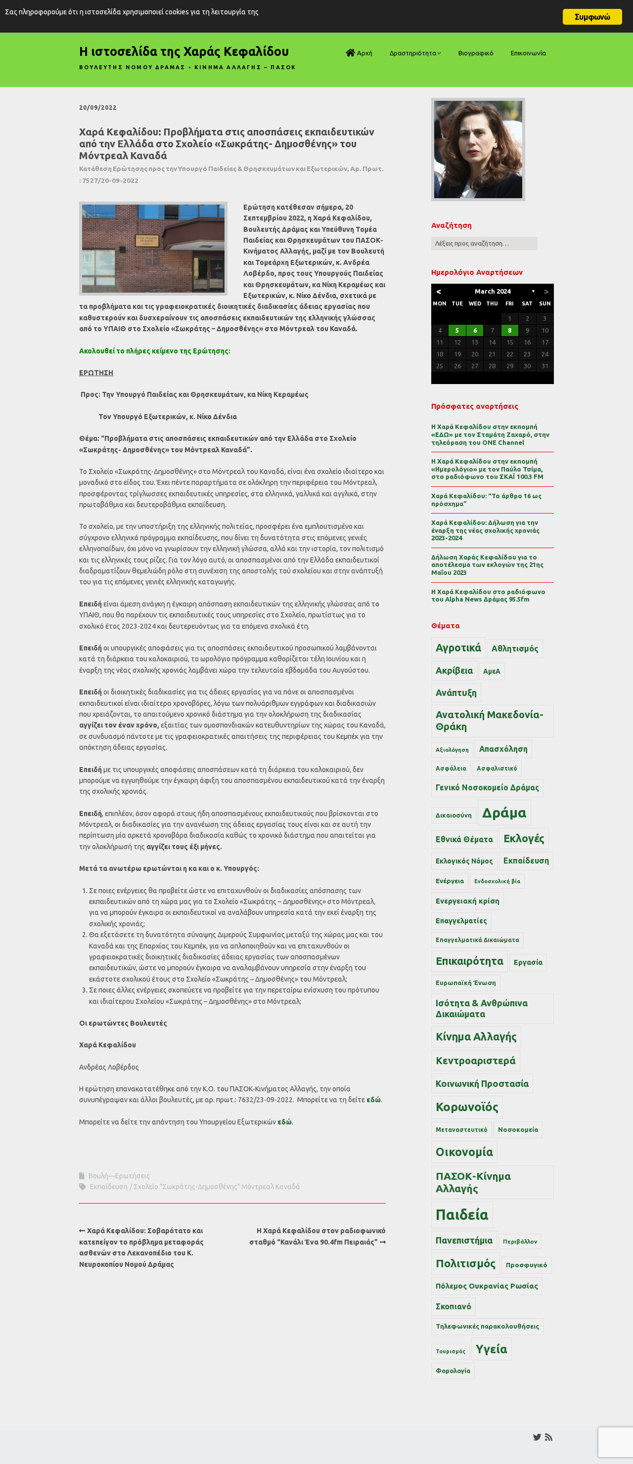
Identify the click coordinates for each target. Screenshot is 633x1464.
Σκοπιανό (453, 1306)
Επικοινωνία (528, 52)
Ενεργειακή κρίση (467, 901)
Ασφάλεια (451, 768)
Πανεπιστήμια (464, 1240)
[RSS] (548, 1437)
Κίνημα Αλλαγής (476, 1036)
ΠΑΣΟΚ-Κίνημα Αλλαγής (473, 1182)
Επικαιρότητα (469, 961)
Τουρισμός (450, 1351)
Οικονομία (464, 1152)
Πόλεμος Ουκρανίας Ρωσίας (487, 1286)
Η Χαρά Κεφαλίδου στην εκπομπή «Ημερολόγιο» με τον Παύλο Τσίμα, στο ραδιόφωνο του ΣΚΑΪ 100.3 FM (487, 469)
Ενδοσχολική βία (497, 881)
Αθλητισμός (515, 648)
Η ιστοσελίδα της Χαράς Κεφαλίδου (184, 51)
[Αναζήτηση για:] (484, 243)
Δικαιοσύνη (454, 815)
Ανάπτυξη (456, 692)
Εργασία (528, 962)
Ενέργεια (450, 881)
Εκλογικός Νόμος (464, 861)
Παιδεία (462, 1214)
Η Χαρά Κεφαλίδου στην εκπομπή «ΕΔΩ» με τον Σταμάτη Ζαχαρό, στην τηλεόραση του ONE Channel (490, 434)
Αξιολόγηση (452, 750)
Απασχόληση (503, 748)
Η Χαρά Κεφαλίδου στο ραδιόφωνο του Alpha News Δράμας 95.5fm (488, 595)
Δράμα (504, 812)
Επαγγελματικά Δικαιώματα (477, 940)
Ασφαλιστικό (497, 768)
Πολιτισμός (466, 1263)
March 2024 (492, 291)
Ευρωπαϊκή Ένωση (466, 982)
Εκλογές (523, 838)
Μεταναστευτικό (462, 1129)
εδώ (373, 1100)
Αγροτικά (458, 647)
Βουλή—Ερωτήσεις (119, 1176)
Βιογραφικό (476, 52)
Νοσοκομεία (518, 1129)
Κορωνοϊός (467, 1107)
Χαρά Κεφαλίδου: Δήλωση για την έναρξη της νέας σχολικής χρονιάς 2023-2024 (485, 530)
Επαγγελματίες (461, 921)
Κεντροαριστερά (476, 1060)
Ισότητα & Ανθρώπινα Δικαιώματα (482, 1008)
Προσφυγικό (526, 1264)
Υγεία (491, 1348)
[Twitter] (537, 1437)
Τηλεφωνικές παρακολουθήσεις (487, 1326)
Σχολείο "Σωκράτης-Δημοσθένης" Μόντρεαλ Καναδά (217, 1187)
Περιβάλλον (520, 1241)
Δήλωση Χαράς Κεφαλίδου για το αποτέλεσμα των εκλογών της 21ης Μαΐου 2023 (487, 565)
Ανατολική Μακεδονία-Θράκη (489, 720)
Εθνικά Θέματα (464, 839)
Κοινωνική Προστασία (482, 1083)
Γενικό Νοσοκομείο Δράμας (487, 787)
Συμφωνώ (592, 16)
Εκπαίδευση (109, 1187)
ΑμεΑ (491, 671)
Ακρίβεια (454, 670)
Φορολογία (453, 1370)
